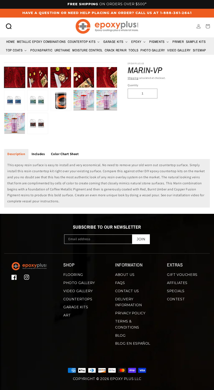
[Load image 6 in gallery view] (14, 100)
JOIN (141, 239)
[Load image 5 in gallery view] (106, 77)
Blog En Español (132, 343)
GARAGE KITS (75, 307)
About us (125, 275)
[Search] (8, 26)
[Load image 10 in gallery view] (106, 100)
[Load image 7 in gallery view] (37, 100)
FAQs (120, 283)
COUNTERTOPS (77, 299)
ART (67, 315)
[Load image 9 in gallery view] (83, 100)
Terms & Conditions (127, 324)
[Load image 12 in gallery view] (37, 123)
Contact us (127, 291)
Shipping (133, 77)
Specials (176, 291)
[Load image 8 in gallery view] (60, 100)
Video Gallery (78, 291)
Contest (176, 299)
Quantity (133, 85)
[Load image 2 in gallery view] (37, 77)
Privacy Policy (130, 313)
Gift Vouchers (182, 275)
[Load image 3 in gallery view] (60, 77)
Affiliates (177, 283)
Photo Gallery (79, 283)
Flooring (73, 275)
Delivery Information (128, 302)
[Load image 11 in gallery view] (14, 123)
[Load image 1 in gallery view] (14, 77)
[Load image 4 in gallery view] (83, 77)
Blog (120, 336)
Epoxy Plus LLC (125, 379)
